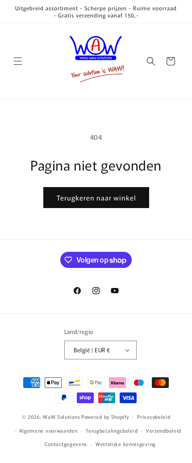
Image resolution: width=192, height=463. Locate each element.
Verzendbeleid (163, 430)
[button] (18, 61)
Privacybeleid (153, 416)
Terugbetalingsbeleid (112, 430)
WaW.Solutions (61, 416)
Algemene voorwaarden (48, 430)
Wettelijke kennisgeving (126, 443)
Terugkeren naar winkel (96, 197)
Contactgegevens (66, 443)
